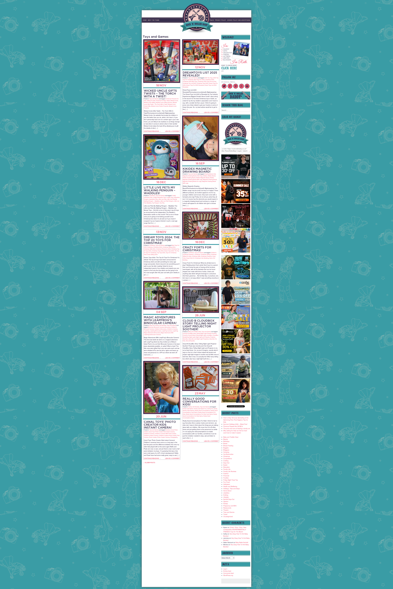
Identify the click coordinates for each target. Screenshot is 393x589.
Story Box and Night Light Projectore (199, 339)
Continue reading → (152, 131)
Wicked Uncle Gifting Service (164, 102)
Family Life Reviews (160, 325)
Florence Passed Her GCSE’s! (233, 426)
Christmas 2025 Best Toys (190, 81)
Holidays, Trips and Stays (231, 489)
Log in (225, 569)
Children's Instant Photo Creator (167, 435)
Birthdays (226, 441)
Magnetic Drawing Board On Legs (192, 181)
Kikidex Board (212, 176)
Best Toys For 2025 (199, 79)
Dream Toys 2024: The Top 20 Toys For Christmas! (162, 240)
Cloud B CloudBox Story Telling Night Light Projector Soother (199, 333)
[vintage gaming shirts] (235, 227)
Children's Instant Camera (151, 435)
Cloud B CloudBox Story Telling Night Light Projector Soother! (200, 325)
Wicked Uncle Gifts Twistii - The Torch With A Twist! (160, 103)
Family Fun (210, 408)
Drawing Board (208, 174)
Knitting (225, 495)
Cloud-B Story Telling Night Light (197, 335)
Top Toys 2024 (161, 252)
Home (145, 20)
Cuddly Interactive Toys (159, 197)
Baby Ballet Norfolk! (242, 542)
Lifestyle (226, 497)
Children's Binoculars (160, 329)
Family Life (226, 469)
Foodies (226, 478)
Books (225, 443)
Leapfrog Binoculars (155, 331)
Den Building (205, 258)
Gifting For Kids (151, 100)
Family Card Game (188, 408)
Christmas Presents (206, 256)
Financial (226, 476)
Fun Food (226, 482)
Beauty (225, 439)
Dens (210, 258)
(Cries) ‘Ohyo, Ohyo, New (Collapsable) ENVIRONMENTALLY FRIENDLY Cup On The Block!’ (234, 529)
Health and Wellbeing (230, 486)
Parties (225, 504)
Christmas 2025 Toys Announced (207, 81)
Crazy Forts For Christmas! (197, 249)
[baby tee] (235, 178)
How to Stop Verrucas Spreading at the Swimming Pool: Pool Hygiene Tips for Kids (235, 420)
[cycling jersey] (235, 377)
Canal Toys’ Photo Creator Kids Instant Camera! (160, 424)
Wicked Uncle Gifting (149, 102)
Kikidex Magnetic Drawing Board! (197, 170)
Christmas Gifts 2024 (149, 249)
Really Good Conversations (202, 410)
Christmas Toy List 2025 (189, 83)
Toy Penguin (155, 203)
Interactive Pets (153, 199)
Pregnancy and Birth (230, 506)
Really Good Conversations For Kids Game (200, 415)
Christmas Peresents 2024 (163, 249)
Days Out (151, 325)
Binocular (150, 327)
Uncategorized (228, 516)
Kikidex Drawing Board (189, 177)
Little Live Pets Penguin (166, 201)
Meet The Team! (153, 20)
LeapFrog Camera (167, 331)
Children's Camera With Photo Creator (165, 433)
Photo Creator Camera (163, 437)
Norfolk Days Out (228, 499)
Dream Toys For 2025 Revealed (195, 85)
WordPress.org (228, 575)
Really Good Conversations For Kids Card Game (199, 414)
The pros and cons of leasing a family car (236, 428)
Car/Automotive (228, 454)
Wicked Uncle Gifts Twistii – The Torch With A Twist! (160, 93)
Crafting (225, 461)
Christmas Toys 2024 (158, 251)
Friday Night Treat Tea (230, 480)
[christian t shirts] (235, 303)
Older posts (149, 462)
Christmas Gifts (196, 256)
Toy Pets (162, 203)
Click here (229, 68)
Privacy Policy (220, 20)
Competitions (227, 458)
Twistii (168, 100)
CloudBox (209, 335)
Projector (212, 337)
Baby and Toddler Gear (194, 331)
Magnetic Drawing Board (210, 179)
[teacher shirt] (235, 252)
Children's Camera (172, 329)
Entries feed (227, 571)
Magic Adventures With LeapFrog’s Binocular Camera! (160, 320)
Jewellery (226, 493)
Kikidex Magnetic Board (202, 177)
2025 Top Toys (208, 78)
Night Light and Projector (203, 337)
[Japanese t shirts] (235, 328)
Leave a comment (172, 131)
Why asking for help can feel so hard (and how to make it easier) (235, 432)
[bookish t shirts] (235, 353)
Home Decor (227, 491)
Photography (173, 437)
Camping (226, 452)
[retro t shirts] (235, 402)
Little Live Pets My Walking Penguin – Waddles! (159, 190)
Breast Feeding (228, 446)
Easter (225, 465)
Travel (225, 514)
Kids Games (190, 410)
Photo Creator (153, 437)
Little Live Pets (162, 199)
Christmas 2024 (157, 247)
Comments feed (228, 573)
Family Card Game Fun (200, 408)
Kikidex (205, 176)
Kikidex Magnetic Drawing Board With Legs (198, 178)
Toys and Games (154, 99)
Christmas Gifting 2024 (169, 247)
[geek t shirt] (235, 279)
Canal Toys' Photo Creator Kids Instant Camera (162, 432)
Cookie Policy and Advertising (238, 20)
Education (226, 467)
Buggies (226, 448)
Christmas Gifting (205, 254)
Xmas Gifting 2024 (152, 254)
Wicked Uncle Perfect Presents (159, 106)
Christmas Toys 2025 (202, 83)
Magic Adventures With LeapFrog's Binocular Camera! (158, 333)
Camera (168, 430)
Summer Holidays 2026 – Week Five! (235, 424)
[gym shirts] (235, 203)
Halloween (226, 484)
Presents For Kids (161, 100)
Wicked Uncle (174, 100)
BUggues (226, 450)
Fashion (226, 473)
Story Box (185, 339)
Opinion (225, 501)
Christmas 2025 (209, 79)
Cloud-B (185, 335)
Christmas (152, 195)
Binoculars (168, 327)
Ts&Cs (211, 20)
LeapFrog (146, 331)
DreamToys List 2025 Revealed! (200, 74)
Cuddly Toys (169, 197)
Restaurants (227, 508)
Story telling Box (190, 341)
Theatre (225, 510)
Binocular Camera (159, 327)
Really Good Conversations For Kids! (199, 401)
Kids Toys (199, 176)
